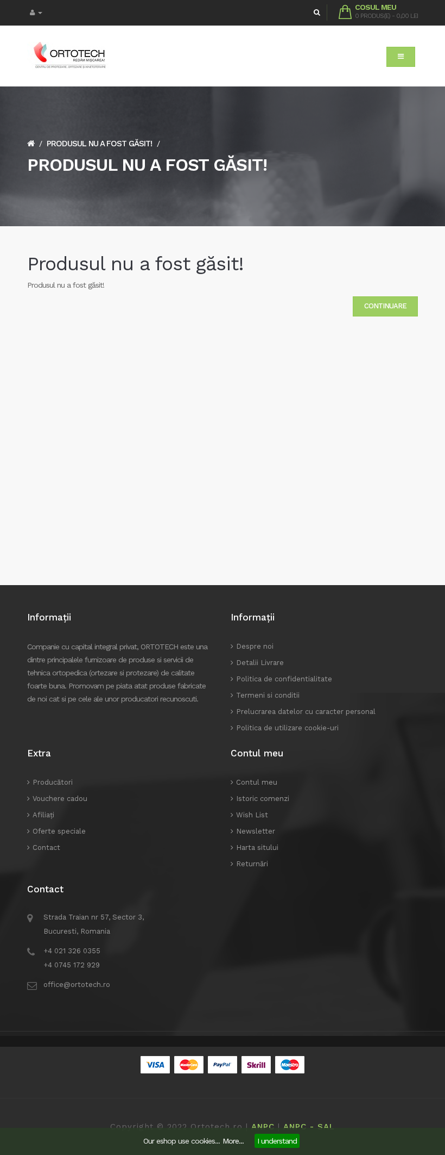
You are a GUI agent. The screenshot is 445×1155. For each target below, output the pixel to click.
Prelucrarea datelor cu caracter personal (306, 711)
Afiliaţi (43, 815)
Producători (53, 782)
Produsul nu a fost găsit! (99, 143)
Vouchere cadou (60, 798)
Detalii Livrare (260, 663)
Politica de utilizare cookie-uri (287, 728)
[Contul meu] (36, 13)
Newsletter (255, 831)
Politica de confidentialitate (284, 679)
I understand (277, 1141)
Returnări (252, 864)
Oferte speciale (59, 831)
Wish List (252, 815)
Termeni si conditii (268, 695)
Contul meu (256, 782)
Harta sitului (257, 847)
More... (233, 1141)
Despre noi (255, 646)
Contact (46, 847)
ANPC (263, 1127)
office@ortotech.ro (76, 984)
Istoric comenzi (262, 798)
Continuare (385, 306)
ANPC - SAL (309, 1127)
